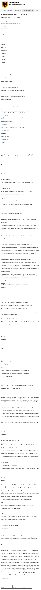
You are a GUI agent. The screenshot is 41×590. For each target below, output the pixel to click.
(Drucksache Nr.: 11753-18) (5, 115)
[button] (28, 10)
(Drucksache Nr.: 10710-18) (5, 120)
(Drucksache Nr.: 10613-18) (5, 139)
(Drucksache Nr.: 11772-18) (5, 124)
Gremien (4, 10)
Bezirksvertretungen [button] (18, 10)
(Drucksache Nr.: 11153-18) (5, 528)
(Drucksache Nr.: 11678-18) (5, 130)
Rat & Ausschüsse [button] (9, 10)
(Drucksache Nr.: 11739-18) (5, 435)
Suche (38, 10)
